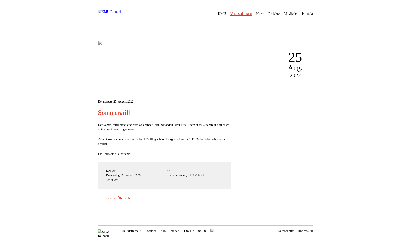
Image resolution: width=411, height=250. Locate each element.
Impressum (305, 230)
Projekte (274, 13)
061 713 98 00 (196, 230)
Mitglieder (291, 13)
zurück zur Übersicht (116, 198)
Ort (170, 171)
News (260, 13)
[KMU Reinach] (118, 13)
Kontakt (307, 13)
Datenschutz (286, 230)
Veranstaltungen (241, 13)
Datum (111, 171)
